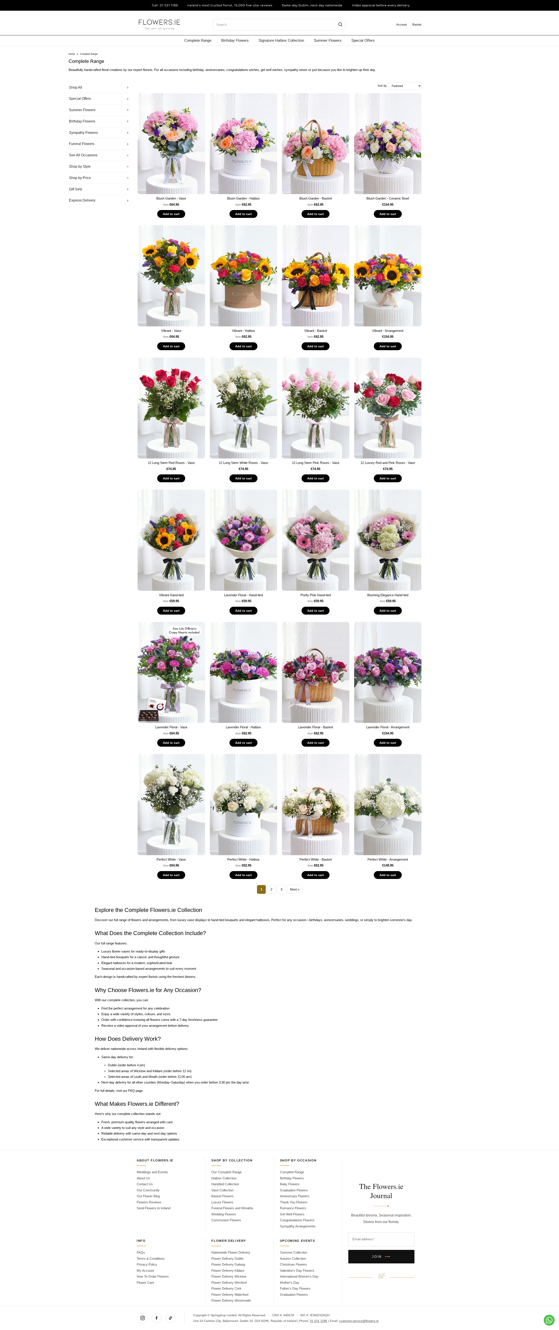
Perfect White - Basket (316, 859)
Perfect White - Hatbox (243, 859)
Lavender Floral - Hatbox (243, 727)
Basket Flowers (222, 1196)
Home (72, 54)
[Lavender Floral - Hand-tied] (243, 540)
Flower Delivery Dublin (227, 1258)
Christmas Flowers (293, 1264)
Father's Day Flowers (295, 1288)
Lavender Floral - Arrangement (387, 727)
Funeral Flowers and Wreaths (232, 1208)
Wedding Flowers (223, 1214)
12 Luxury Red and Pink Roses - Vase (388, 463)
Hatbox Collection (223, 1178)
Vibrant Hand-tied (171, 595)
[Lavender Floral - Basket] (315, 672)
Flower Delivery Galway (228, 1264)
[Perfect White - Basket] (315, 804)
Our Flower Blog (148, 1196)
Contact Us (145, 1184)
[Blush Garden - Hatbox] (243, 143)
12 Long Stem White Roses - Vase (243, 463)
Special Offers (363, 40)
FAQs (141, 1252)
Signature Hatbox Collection (281, 40)
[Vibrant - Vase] (171, 275)
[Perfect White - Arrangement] (388, 804)
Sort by (382, 85)
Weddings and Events (152, 1172)
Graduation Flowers (294, 1190)
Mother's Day (289, 1282)
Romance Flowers (293, 1208)
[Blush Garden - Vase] (171, 143)
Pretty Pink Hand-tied (315, 595)
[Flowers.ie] (159, 24)
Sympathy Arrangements (298, 1226)
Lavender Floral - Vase (171, 727)
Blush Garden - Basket (315, 198)
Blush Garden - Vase (171, 198)
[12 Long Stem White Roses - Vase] (243, 408)
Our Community (148, 1190)
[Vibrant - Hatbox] (243, 275)
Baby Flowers (290, 1184)
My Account (145, 1270)
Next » (294, 889)
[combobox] (279, 24)
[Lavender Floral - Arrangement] (388, 672)
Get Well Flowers (292, 1214)
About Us (143, 1178)
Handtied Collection (225, 1184)
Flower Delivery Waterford (229, 1294)
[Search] (340, 24)
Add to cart (171, 214)
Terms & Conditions (151, 1258)
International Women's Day (299, 1276)
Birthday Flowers (235, 40)
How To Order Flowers (153, 1276)
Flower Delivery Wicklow (229, 1276)
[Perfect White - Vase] (171, 804)
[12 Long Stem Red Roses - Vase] (171, 408)
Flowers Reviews (149, 1202)
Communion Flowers (226, 1220)
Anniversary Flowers (294, 1196)
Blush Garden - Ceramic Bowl (387, 198)
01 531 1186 (169, 5)
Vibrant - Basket (315, 330)
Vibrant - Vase (171, 330)
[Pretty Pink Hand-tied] (315, 540)
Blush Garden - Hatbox (243, 198)
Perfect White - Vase (171, 859)
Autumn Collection (293, 1258)
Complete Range (197, 40)
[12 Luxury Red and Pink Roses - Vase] (388, 408)
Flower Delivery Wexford (229, 1282)
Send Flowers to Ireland (153, 1208)
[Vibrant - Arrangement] (388, 275)
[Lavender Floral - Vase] (171, 672)
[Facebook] (157, 1318)
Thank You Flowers (293, 1202)
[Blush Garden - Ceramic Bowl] (388, 143)
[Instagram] (143, 1318)
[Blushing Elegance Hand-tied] (388, 540)
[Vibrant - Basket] (315, 275)
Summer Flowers (328, 40)
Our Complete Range (226, 1172)
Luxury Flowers (222, 1202)
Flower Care (145, 1282)
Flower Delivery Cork (226, 1288)
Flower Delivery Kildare (227, 1270)
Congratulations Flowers (297, 1220)
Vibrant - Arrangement (387, 330)
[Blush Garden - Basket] (315, 143)
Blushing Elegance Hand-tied (387, 595)
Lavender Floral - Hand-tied (243, 595)
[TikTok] (171, 1318)
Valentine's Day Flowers (297, 1270)
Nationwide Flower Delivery (230, 1252)
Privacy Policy (147, 1264)
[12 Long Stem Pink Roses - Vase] (315, 408)
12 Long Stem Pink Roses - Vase (315, 463)
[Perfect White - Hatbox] (243, 804)
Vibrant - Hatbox (243, 330)
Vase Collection (222, 1190)
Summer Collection (293, 1252)
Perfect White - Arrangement (387, 859)
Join (381, 1256)
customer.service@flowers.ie (359, 1321)
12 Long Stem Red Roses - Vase (171, 463)
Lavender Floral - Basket (315, 727)
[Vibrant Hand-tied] (171, 540)
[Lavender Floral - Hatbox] (243, 672)
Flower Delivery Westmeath (231, 1300)
